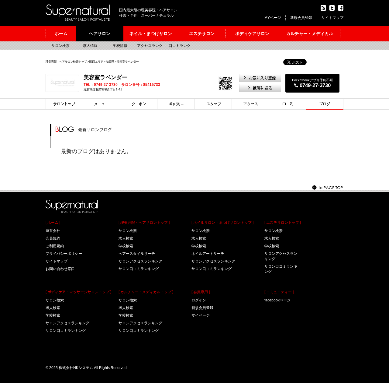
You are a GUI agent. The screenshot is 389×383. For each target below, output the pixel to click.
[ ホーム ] (53, 222)
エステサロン (202, 33)
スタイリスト (213, 104)
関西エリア (96, 61)
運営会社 (53, 231)
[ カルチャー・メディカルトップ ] (146, 292)
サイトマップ (332, 18)
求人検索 (53, 308)
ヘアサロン (99, 33)
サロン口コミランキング (66, 331)
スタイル (176, 104)
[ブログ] (324, 104)
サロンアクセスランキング (67, 323)
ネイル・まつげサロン (150, 33)
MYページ (272, 18)
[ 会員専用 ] (200, 292)
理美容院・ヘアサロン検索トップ (66, 61)
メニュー (101, 104)
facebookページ (277, 300)
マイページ (200, 315)
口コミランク (180, 46)
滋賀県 (110, 61)
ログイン (198, 300)
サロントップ (64, 104)
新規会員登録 (301, 18)
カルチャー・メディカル (309, 33)
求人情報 (90, 46)
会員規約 (53, 238)
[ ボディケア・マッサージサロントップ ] (78, 292)
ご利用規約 (55, 246)
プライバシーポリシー (64, 253)
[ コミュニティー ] (279, 292)
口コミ (287, 104)
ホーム (61, 33)
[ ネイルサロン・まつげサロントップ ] (222, 222)
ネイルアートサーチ (207, 253)
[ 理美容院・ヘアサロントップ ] (144, 222)
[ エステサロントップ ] (282, 222)
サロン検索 (60, 46)
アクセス (250, 104)
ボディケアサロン (252, 33)
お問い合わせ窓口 (60, 269)
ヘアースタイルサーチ (137, 253)
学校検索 (53, 315)
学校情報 (120, 46)
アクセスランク (150, 46)
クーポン (138, 104)
